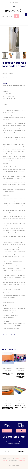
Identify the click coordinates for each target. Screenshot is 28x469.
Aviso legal (17, 458)
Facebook (21, 451)
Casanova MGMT (19, 462)
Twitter (7, 451)
